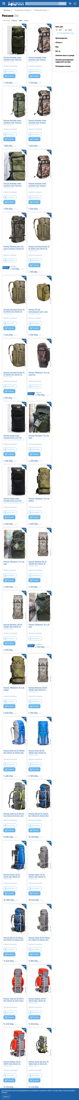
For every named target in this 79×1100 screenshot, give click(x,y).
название (14, 20)
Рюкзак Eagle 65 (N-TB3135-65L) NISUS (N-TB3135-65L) (14, 815)
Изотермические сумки (41, 10)
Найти (62, 4)
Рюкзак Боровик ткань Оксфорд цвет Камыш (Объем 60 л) (37, 185)
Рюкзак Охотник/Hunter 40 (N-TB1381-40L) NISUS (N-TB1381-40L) (39, 248)
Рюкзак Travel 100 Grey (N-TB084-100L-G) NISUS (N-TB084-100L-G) (39, 1064)
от (57, 30)
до (66, 30)
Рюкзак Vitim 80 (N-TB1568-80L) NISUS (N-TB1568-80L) (14, 751)
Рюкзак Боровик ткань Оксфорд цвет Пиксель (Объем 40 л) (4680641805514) (12, 59)
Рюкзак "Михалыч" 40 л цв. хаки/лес (39, 373)
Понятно (6, 1097)
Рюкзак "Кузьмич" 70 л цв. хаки (39, 436)
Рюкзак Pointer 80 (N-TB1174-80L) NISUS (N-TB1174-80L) (11, 877)
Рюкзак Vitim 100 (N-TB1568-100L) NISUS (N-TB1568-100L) (37, 752)
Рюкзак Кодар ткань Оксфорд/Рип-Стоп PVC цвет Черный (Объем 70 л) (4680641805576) (13, 500)
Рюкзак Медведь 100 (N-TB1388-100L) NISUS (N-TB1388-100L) (13, 626)
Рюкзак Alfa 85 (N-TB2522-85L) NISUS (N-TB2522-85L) (39, 815)
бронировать (11, 71)
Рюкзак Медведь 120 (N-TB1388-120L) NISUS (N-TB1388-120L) (38, 690)
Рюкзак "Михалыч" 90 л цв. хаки (39, 625)
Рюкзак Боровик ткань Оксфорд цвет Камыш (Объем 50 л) (37, 122)
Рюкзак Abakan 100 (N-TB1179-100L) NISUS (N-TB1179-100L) (37, 1001)
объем (26, 20)
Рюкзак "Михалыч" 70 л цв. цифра (39, 499)
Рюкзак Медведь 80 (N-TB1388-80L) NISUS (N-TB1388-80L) (38, 563)
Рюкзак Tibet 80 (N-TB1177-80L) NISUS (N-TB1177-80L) (13, 1000)
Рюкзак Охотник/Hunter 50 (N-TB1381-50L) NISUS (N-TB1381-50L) (14, 311)
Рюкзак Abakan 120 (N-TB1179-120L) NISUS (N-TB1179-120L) (12, 1064)
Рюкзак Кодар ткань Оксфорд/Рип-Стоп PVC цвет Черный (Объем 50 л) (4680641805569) (13, 437)
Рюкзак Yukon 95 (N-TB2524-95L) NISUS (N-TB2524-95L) (39, 939)
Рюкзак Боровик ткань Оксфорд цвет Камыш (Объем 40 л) (37, 59)
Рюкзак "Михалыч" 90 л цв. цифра (14, 689)
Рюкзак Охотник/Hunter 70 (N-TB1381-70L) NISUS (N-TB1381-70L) (13, 374)
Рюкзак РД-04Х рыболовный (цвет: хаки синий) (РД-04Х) (38, 311)
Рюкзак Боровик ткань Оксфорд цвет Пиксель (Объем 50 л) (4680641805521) (12, 122)
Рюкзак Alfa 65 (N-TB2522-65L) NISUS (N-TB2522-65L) (13, 939)
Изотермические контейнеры (23, 10)
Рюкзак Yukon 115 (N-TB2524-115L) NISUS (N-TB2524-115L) (37, 877)
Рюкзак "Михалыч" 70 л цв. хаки (14, 562)
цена (20, 20)
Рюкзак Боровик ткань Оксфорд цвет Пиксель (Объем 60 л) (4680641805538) (12, 185)
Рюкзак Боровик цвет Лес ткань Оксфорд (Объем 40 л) (13, 248)
